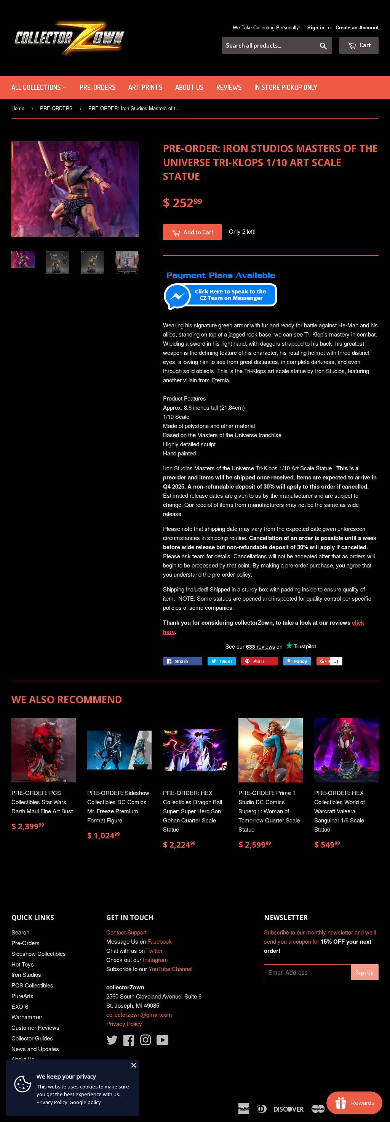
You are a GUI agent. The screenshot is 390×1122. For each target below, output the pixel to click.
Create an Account (357, 27)
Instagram (155, 959)
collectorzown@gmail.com (139, 1014)
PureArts (22, 996)
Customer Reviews (35, 1027)
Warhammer (26, 1017)
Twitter (154, 950)
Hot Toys (22, 964)
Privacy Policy (124, 1023)
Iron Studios (26, 974)
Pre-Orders (25, 943)
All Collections (36, 87)
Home (17, 108)
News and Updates (35, 1049)
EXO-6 (19, 1006)
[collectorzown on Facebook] (128, 1042)
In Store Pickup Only (285, 87)
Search (20, 932)
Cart (364, 45)
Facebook (159, 941)
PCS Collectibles (32, 985)
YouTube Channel (170, 969)
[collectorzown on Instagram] (145, 1042)
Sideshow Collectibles (38, 953)
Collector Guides (32, 1038)
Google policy (85, 1102)
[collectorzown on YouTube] (163, 1042)
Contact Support (126, 932)
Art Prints (145, 87)
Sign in (315, 27)
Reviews (228, 87)
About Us (189, 87)
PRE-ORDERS (97, 87)
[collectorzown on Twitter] (112, 1042)
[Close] (133, 1065)
